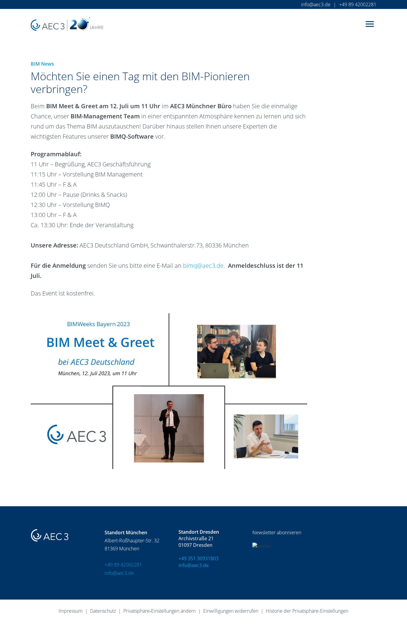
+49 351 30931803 (198, 558)
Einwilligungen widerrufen (230, 611)
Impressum (71, 611)
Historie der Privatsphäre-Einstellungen (307, 611)
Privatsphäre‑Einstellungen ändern (159, 611)
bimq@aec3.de (203, 265)
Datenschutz (103, 611)
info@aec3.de (315, 4)
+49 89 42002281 (357, 4)
